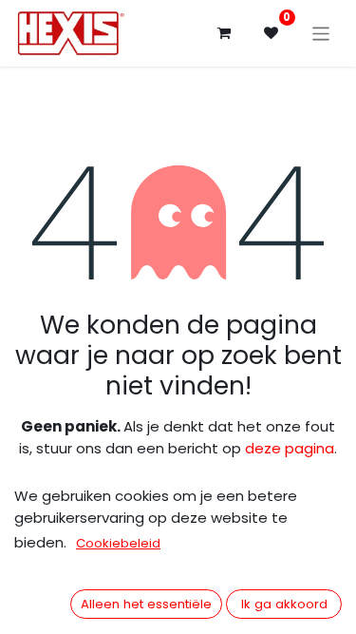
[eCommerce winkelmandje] (224, 33)
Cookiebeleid (118, 543)
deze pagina (289, 448)
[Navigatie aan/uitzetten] (321, 32)
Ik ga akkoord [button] (284, 604)
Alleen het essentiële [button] (146, 604)
